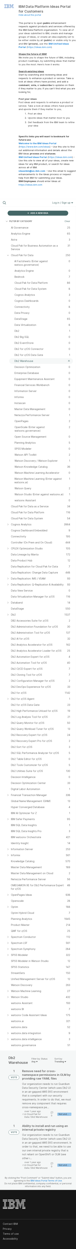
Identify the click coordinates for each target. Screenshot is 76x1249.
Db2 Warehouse (39, 1117)
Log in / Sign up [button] (61, 202)
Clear (67, 221)
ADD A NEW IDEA (39, 213)
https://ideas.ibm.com (39, 47)
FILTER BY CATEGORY (20, 221)
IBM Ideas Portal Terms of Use (46, 1180)
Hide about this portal (30, 15)
